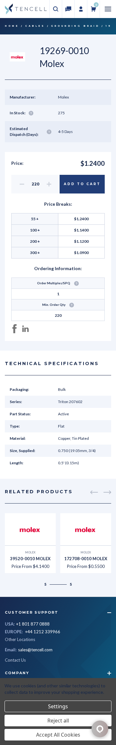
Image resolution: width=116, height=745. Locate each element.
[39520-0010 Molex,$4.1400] (30, 529)
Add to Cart (82, 184)
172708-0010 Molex (85, 558)
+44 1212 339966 (42, 631)
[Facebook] (14, 328)
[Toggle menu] (108, 9)
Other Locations (20, 639)
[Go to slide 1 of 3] (107, 492)
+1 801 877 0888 (33, 624)
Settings (58, 706)
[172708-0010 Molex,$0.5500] (85, 529)
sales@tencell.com (35, 649)
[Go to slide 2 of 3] (94, 492)
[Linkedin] (25, 328)
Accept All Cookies (58, 734)
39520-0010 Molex (30, 558)
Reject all (58, 720)
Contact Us (15, 660)
